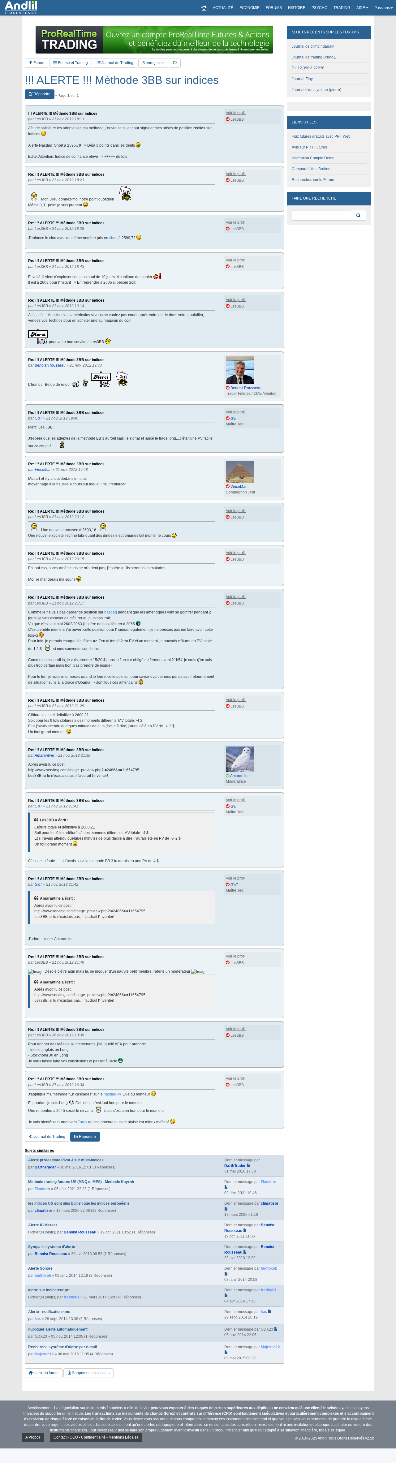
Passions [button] (382, 8)
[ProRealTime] (154, 40)
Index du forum (45, 1373)
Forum (38, 63)
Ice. (38, 1319)
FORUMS (274, 8)
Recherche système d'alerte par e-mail (62, 1347)
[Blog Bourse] (21, 7)
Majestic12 (44, 1354)
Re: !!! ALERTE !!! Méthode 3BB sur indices (66, 175)
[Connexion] (175, 63)
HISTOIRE (296, 8)
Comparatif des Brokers (311, 169)
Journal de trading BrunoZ (314, 57)
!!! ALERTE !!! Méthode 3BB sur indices (122, 80)
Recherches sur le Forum (313, 180)
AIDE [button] (360, 8)
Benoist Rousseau (80, 1232)
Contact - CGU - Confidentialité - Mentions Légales (96, 1437)
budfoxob (43, 1275)
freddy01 (72, 1297)
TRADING (342, 8)
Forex (82, 1122)
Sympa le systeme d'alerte (51, 1247)
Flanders (42, 1189)
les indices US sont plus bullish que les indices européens (79, 1203)
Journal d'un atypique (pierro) (316, 90)
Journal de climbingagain (313, 46)
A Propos (33, 1437)
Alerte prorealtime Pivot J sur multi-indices (66, 1160)
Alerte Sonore (40, 1268)
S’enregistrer (153, 63)
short (113, 238)
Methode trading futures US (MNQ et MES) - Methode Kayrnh (81, 1182)
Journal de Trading (117, 63)
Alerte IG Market (42, 1225)
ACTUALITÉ (223, 8)
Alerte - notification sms (49, 1312)
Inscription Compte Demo (313, 158)
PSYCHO (319, 8)
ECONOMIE (249, 8)
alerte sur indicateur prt (49, 1290)
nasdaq (110, 612)
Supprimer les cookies (90, 1373)
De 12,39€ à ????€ (308, 68)
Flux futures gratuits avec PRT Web (321, 136)
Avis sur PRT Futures (309, 147)
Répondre (41, 94)
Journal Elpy (302, 79)
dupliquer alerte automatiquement (58, 1329)
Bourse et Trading (72, 63)
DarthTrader (45, 1167)
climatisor (43, 1210)
